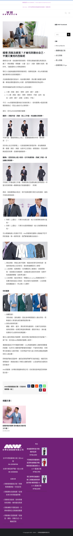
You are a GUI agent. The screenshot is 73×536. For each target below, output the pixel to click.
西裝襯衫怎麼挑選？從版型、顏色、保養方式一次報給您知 (13, 518)
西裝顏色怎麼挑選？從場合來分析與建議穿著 (13, 493)
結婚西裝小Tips (61, 65)
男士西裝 (59, 60)
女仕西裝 (59, 56)
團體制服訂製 (60, 51)
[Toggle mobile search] (66, 13)
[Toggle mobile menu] (69, 13)
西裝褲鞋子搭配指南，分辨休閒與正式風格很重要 (13, 509)
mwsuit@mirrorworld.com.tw (43, 2)
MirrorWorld (60, 46)
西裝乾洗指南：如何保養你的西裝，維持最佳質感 (13, 501)
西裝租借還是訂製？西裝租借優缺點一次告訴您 (13, 485)
